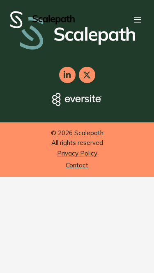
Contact (77, 165)
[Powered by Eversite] (76, 99)
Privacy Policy (77, 153)
